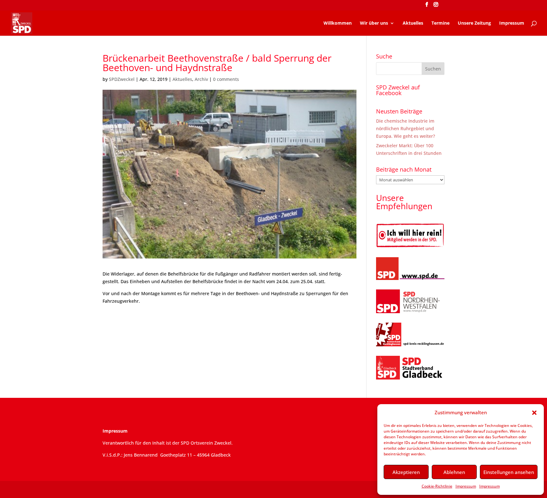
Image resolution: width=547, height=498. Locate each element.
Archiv (201, 79)
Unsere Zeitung (474, 23)
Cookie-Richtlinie (437, 486)
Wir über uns (374, 23)
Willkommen (338, 23)
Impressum (466, 486)
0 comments (226, 79)
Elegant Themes (147, 489)
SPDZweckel (122, 79)
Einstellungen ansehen (508, 472)
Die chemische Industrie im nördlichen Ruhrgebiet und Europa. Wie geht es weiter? (405, 128)
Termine (440, 23)
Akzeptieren (406, 472)
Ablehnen (454, 472)
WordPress (208, 489)
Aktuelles (413, 23)
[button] (534, 413)
